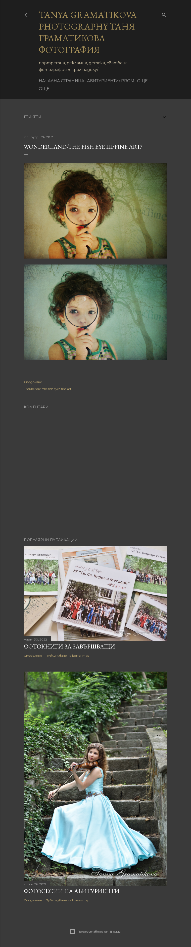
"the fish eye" (51, 389)
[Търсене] (164, 14)
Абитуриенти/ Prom (110, 80)
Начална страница (61, 80)
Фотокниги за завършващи (69, 646)
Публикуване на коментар (68, 655)
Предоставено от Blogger (100, 931)
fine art (66, 389)
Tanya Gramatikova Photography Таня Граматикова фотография (88, 32)
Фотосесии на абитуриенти (72, 891)
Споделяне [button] (33, 382)
